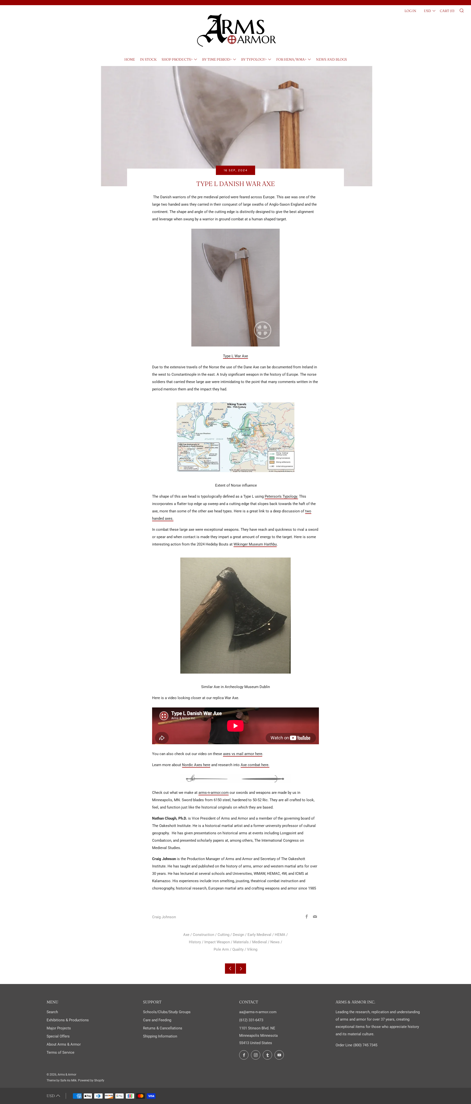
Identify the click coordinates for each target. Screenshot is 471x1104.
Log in (410, 11)
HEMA (280, 934)
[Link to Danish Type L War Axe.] (235, 287)
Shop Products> (177, 59)
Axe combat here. (255, 765)
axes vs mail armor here (242, 754)
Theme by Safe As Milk (62, 1080)
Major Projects (59, 1028)
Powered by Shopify (91, 1080)
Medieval (259, 942)
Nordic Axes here (196, 765)
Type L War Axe (235, 356)
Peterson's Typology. (281, 496)
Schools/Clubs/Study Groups (167, 1012)
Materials (241, 942)
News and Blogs (331, 59)
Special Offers (58, 1036)
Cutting (223, 934)
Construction (203, 934)
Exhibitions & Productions (68, 1020)
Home (129, 59)
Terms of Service (60, 1052)
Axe (186, 934)
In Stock (148, 59)
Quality (238, 949)
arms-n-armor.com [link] (213, 792)
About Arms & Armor (64, 1044)
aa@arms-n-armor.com (257, 1012)
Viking (252, 949)
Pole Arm (221, 949)
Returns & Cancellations (162, 1028)
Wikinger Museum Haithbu (255, 544)
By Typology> (254, 59)
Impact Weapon (217, 942)
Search (52, 1012)
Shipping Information (160, 1036)
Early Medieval (259, 934)
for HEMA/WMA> (291, 59)
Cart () (447, 11)
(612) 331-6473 (251, 1020)
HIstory (195, 942)
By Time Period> (217, 59)
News (275, 942)
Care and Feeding (157, 1020)
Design (238, 934)
